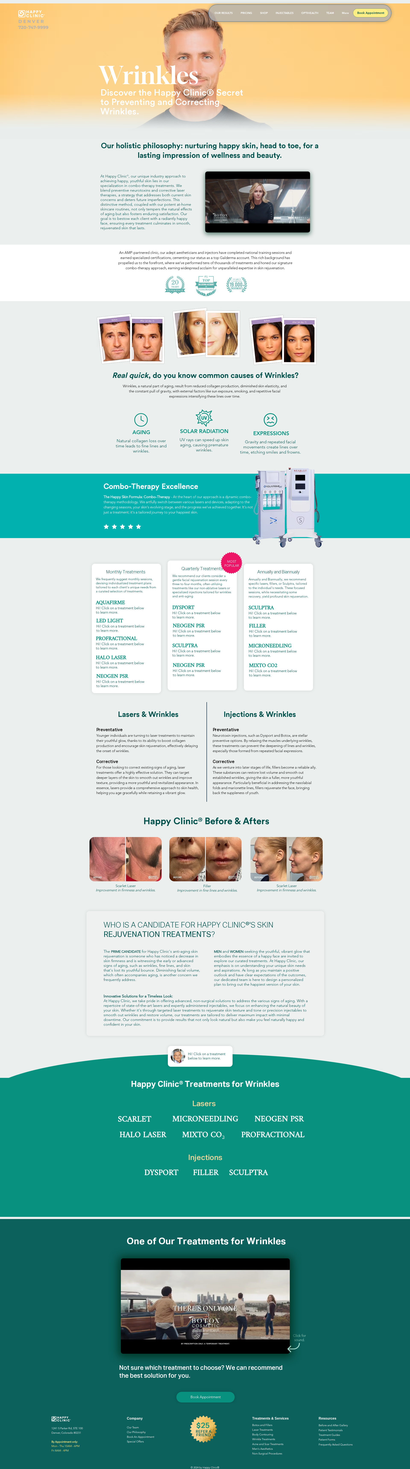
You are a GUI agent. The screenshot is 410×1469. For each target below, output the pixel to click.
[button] (199, 13)
